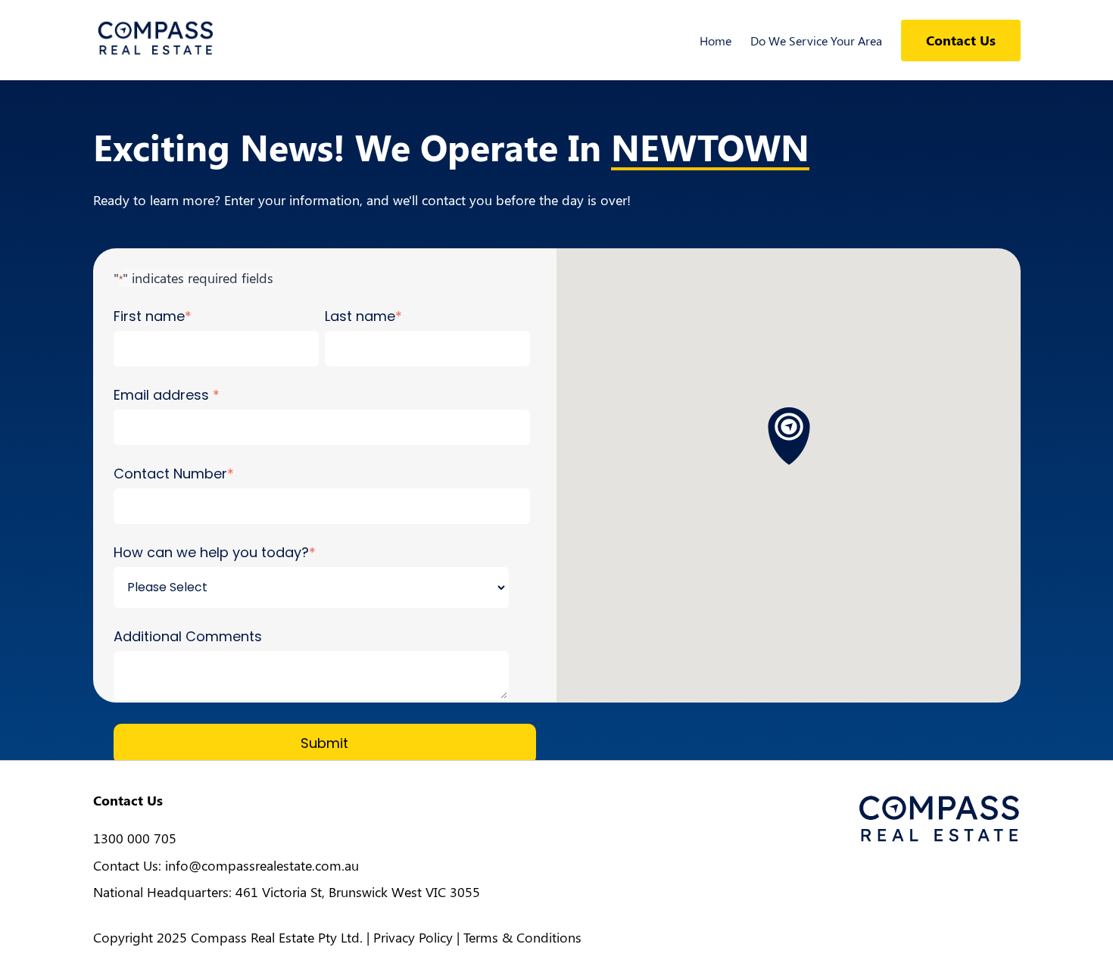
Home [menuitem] (715, 40)
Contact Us (961, 40)
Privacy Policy (413, 937)
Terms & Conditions (522, 937)
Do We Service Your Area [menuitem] (816, 40)
